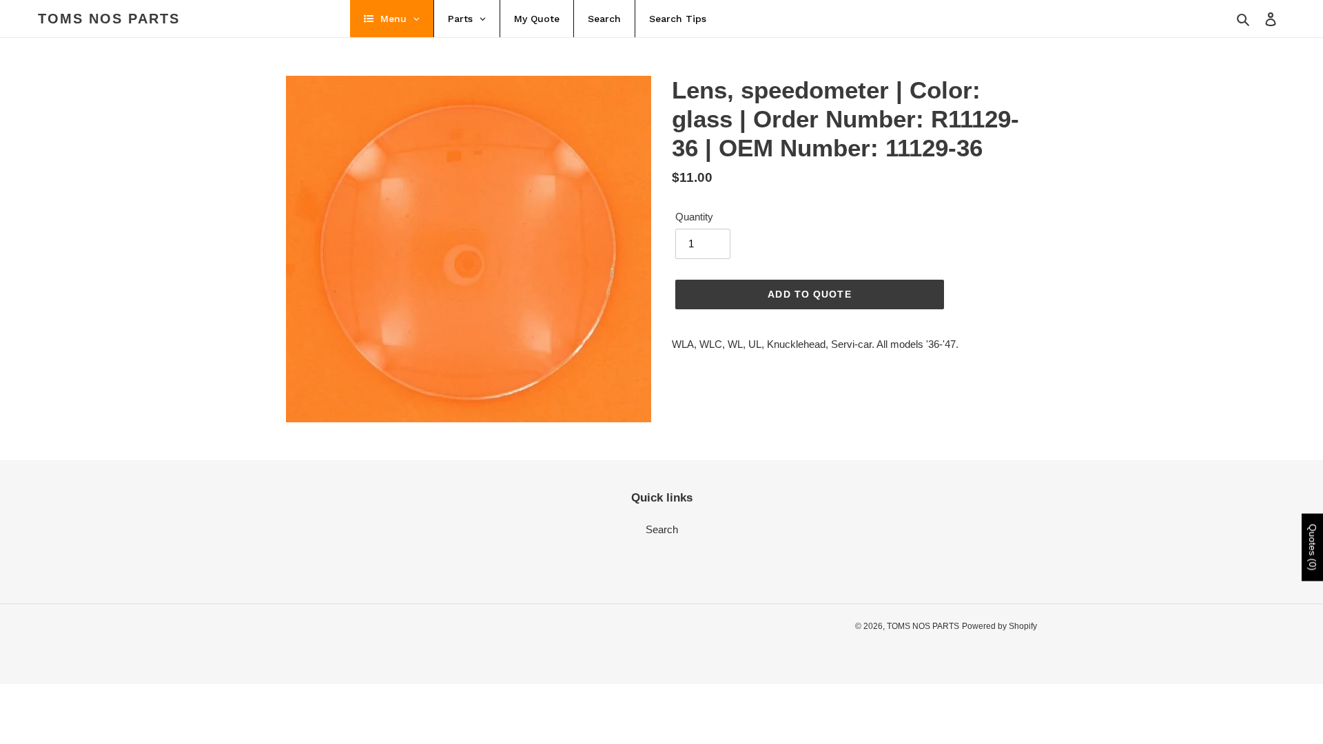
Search (662, 529)
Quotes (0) (1312, 547)
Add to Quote (809, 294)
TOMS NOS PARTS (109, 18)
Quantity (694, 217)
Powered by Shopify (999, 626)
